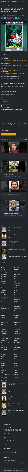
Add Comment (9, 134)
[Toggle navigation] (26, 2)
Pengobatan (10, 241)
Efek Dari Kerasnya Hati (9, 155)
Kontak (5, 444)
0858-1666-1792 (5, 99)
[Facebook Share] (2, 18)
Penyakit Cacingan (8, 174)
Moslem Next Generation (9, 2)
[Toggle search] (24, 1)
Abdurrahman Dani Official (10, 440)
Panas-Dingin (10, 248)
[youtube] (20, 2)
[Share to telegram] (18, 18)
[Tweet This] (5, 18)
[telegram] (10, 452)
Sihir (11, 234)
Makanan (10, 255)
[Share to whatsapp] (16, 18)
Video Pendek (18, 227)
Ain (8, 234)
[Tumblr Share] (13, 18)
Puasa (14, 227)
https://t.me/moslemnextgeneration (10, 70)
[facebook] (5, 452)
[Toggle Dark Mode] (22, 2)
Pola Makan (10, 227)
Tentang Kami (7, 442)
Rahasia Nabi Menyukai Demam (11, 194)
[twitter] (15, 452)
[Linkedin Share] (10, 18)
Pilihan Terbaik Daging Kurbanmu (16, 410)
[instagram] (7, 452)
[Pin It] (8, 18)
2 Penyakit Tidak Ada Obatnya (11, 213)
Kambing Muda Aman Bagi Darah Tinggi (17, 256)
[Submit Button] (22, 463)
